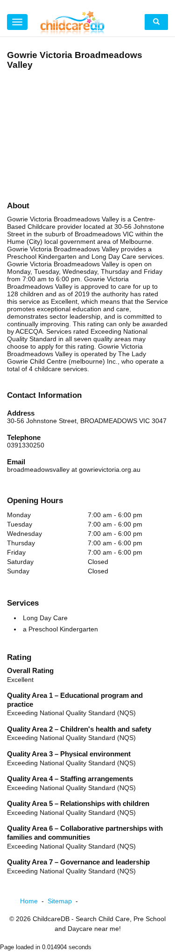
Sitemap (65, 901)
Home (34, 901)
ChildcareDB (51, 919)
